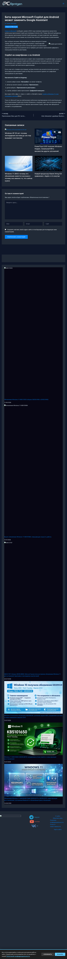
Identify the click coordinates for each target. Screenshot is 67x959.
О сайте (57, 816)
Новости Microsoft (11, 27)
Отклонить (48, 954)
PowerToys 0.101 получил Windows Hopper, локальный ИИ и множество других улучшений (48, 148)
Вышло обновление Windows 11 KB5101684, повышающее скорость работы (27, 537)
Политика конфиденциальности (57, 821)
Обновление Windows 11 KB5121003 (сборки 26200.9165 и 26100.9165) (26, 399)
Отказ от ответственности (55, 825)
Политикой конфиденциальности (18, 956)
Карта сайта (57, 829)
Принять (60, 954)
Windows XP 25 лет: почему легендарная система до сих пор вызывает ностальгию (18, 135)
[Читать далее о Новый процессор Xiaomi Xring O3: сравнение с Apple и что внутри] (48, 163)
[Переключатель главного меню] (63, 3)
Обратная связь (58, 818)
